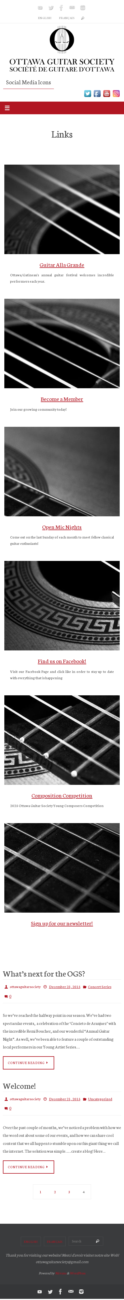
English (45, 18)
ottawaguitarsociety (25, 985)
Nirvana (60, 1267)
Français (66, 18)
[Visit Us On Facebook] (97, 96)
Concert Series (99, 985)
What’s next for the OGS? (44, 973)
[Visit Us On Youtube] (106, 96)
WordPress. (78, 1267)
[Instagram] (82, 7)
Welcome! (19, 1082)
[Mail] (72, 7)
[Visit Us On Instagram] (116, 96)
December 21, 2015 (64, 1094)
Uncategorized (100, 1094)
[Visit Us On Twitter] (87, 96)
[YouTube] (40, 7)
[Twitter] (50, 7)
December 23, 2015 (64, 985)
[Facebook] (61, 7)
